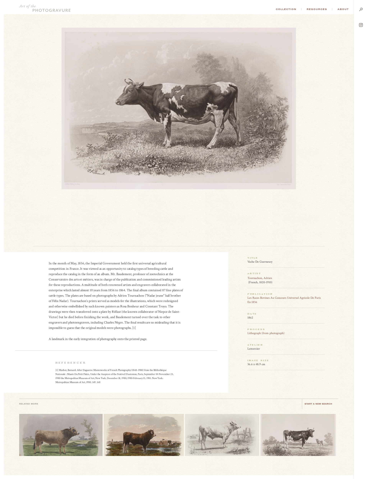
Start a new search (318, 404)
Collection (286, 9)
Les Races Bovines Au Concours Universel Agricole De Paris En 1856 (284, 300)
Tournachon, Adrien (259, 278)
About (343, 9)
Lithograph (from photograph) (265, 333)
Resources (317, 9)
